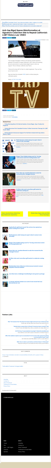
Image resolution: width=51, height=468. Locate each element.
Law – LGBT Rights (8, 447)
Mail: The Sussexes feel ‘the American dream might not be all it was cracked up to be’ (28, 321)
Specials (6, 451)
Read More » (25, 163)
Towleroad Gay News (25, 5)
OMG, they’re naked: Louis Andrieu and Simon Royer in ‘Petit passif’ (33, 341)
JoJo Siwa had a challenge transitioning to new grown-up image (26, 273)
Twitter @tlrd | (5, 366)
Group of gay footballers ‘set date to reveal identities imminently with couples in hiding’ (22, 354)
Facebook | (12, 366)
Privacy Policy (7, 386)
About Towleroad (8, 382)
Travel (5, 443)
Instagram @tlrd (19, 366)
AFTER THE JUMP (16, 79)
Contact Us (6, 381)
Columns (6, 449)
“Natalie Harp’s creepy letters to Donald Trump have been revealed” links (31, 326)
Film (5, 445)
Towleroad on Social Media (10, 384)
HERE (24, 74)
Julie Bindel (15, 117)
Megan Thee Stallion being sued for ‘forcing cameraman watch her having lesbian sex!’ (22, 26)
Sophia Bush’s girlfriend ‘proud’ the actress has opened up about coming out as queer (22, 22)
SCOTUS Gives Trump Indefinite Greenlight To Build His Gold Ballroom (32, 331)
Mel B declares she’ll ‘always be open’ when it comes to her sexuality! (18, 24)
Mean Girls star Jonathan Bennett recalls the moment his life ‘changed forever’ (28, 173)
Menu (26, 1)
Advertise (6, 379)
